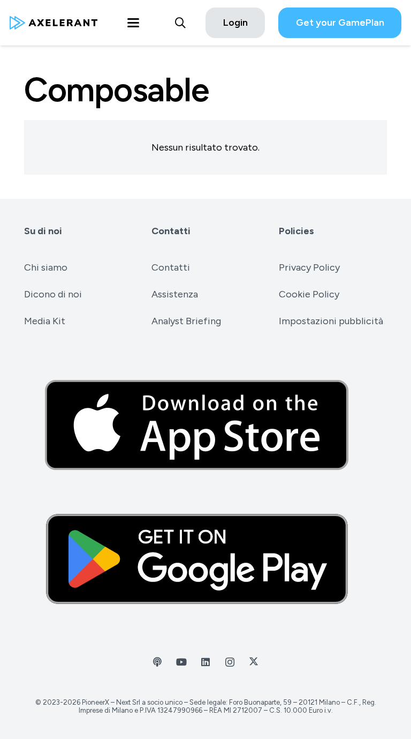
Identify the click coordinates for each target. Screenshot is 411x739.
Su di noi (43, 231)
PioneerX (95, 702)
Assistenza (174, 294)
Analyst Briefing (186, 321)
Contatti (171, 231)
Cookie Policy (309, 294)
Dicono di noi (53, 294)
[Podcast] (158, 662)
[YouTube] (182, 662)
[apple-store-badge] (205, 425)
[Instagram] (230, 662)
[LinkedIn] (206, 662)
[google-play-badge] (205, 559)
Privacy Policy (309, 267)
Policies (296, 231)
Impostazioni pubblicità (331, 321)
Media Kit (44, 321)
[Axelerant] (53, 22)
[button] (133, 23)
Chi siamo (45, 267)
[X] (254, 662)
